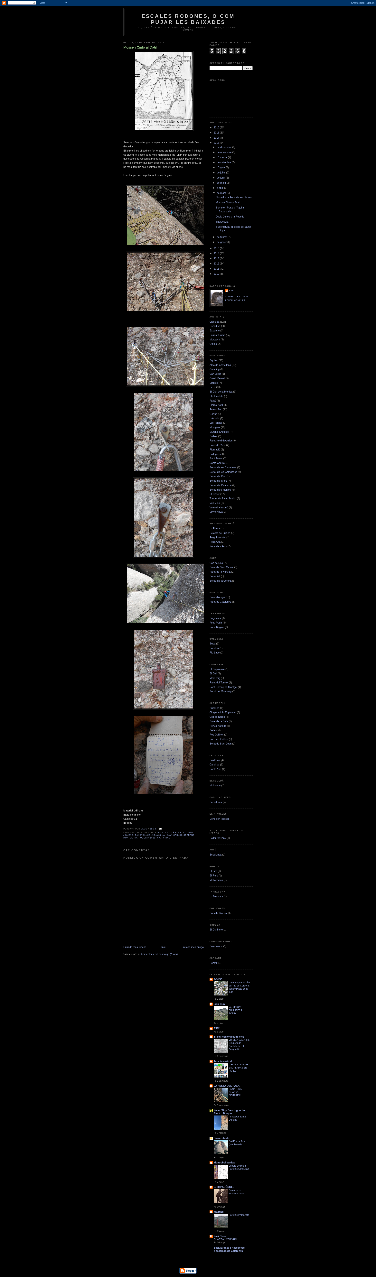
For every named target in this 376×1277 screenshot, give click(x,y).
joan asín (219, 1004)
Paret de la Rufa (219, 721)
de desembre (224, 147)
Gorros (213, 413)
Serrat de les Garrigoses (223, 471)
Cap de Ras (216, 562)
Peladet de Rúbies (220, 533)
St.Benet (215, 494)
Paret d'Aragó (217, 597)
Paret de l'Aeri (217, 445)
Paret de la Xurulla (220, 571)
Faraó (213, 400)
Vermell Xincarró (219, 507)
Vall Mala (215, 503)
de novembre (224, 152)
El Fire (213, 871)
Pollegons (215, 454)
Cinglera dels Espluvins (223, 712)
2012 (217, 263)
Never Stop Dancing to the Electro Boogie (229, 1112)
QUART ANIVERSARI (225, 1239)
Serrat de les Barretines (223, 467)
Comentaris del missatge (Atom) (159, 954)
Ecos (212, 387)
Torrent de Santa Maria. (223, 498)
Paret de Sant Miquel (221, 567)
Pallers (213, 436)
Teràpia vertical (223, 1061)
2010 (217, 273)
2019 (217, 127)
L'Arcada (214, 418)
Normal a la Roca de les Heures (234, 197)
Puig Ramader (218, 537)
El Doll (213, 673)
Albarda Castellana (220, 365)
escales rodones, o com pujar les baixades (188, 19)
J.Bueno (128, 835)
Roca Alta (215, 541)
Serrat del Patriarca (220, 485)
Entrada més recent (134, 947)
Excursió (215, 330)
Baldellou (215, 760)
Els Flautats (216, 396)
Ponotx (214, 962)
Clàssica (176, 832)
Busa (212, 643)
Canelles (214, 764)
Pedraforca (216, 802)
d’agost (221, 167)
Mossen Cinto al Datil (228, 202)
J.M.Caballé (142, 835)
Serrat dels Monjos (220, 489)
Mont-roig (215, 678)
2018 (217, 132)
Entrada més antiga (193, 947)
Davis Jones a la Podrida (230, 216)
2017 (217, 137)
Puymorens (216, 946)
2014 (217, 253)
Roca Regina (217, 627)
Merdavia (215, 339)
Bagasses (215, 618)
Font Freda (216, 622)
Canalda (214, 648)
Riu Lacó (215, 652)
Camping (215, 369)
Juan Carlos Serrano (181, 835)
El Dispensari (217, 669)
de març (222, 192)
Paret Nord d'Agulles (221, 440)
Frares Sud (216, 409)
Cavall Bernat (217, 378)
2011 (217, 268)
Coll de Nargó (217, 716)
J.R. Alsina (158, 835)
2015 (217, 248)
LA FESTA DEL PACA (227, 1085)
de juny (221, 177)
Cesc (144, 829)
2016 (217, 142)
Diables (214, 382)
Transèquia (222, 221)
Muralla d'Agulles (219, 431)
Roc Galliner (216, 734)
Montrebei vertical (224, 1162)
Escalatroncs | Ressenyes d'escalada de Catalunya (229, 1249)
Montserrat (131, 838)
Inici (163, 947)
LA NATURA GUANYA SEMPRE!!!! (235, 1092)
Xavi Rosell (220, 1236)
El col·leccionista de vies (229, 1036)
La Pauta (215, 528)
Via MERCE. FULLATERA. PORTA (236, 1010)
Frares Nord (216, 404)
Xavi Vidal (163, 838)
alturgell (219, 1211)
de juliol (221, 172)
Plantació (215, 449)
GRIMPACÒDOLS (224, 1187)
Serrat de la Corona (220, 580)
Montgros (215, 427)
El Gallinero (216, 929)
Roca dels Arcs (218, 546)
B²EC (217, 1028)
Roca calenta (221, 1138)
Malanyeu (215, 785)
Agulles (162, 832)
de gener (222, 242)
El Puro (214, 875)
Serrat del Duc (218, 476)
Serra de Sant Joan (220, 743)
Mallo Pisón (216, 880)
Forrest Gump (217, 335)
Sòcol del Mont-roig (220, 691)
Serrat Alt (215, 576)
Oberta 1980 (147, 838)
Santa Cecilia (217, 462)
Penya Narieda (218, 725)
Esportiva (215, 326)
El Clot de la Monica (221, 391)
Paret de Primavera (239, 1215)
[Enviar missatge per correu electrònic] (160, 829)
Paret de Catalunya (220, 601)
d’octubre (222, 157)
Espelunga (215, 854)
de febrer (222, 237)
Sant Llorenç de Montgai (223, 687)
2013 (217, 258)
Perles (213, 730)
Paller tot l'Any (218, 838)
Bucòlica (214, 708)
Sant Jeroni (216, 458)
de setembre (224, 162)
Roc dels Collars (219, 739)
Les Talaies (216, 422)
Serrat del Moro (218, 480)
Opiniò (213, 343)
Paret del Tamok (219, 682)
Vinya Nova (216, 511)
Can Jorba (215, 373)
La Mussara (216, 896)
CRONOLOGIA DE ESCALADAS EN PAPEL (238, 1067)
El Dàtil (188, 832)
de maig (222, 182)
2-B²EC (218, 979)
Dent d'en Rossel (219, 818)
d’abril (220, 187)
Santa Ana (215, 769)
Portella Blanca (218, 913)
